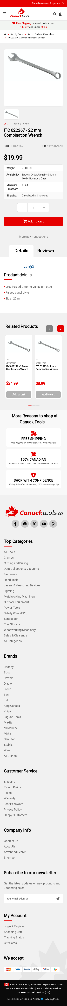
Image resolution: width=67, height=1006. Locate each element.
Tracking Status (14, 937)
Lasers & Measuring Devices (22, 585)
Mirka (7, 733)
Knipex (8, 711)
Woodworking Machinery (20, 630)
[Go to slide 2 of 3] (34, 405)
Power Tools (12, 607)
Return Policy (12, 787)
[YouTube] (44, 524)
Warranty (9, 798)
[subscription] (58, 898)
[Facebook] (15, 524)
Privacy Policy (13, 809)
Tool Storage (12, 624)
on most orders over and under (35, 25)
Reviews (45, 250)
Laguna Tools (12, 717)
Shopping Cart (13, 932)
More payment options (33, 236)
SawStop (9, 739)
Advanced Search (15, 852)
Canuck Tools (16, 984)
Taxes (8, 792)
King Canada (12, 705)
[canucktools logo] (33, 510)
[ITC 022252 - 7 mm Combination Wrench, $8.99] (48, 346)
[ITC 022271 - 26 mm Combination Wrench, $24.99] (19, 346)
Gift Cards (10, 943)
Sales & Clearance (15, 635)
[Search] (54, 14)
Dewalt (8, 678)
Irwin (7, 694)
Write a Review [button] (21, 123)
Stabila (8, 744)
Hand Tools (11, 580)
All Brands (10, 756)
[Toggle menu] (4, 13)
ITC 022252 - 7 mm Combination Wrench (47, 368)
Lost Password (13, 804)
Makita (8, 722)
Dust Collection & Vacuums (21, 568)
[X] (34, 524)
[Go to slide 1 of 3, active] (30, 405)
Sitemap (9, 857)
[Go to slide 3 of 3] (38, 405)
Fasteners (10, 574)
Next (60, 328)
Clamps (9, 557)
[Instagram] (25, 524)
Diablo (8, 683)
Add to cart (35, 221)
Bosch (8, 672)
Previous (49, 328)
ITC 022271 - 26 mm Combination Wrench (17, 368)
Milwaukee (11, 728)
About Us (10, 846)
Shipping (9, 781)
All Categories (13, 641)
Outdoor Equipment (16, 602)
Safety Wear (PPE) (15, 613)
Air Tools (9, 552)
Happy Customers (15, 815)
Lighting (9, 591)
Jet (6, 700)
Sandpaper (11, 618)
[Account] (60, 14)
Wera (7, 750)
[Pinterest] (53, 524)
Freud (7, 689)
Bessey (9, 667)
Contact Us (11, 841)
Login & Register (14, 926)
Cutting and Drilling (16, 563)
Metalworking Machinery (19, 596)
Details (21, 250)
